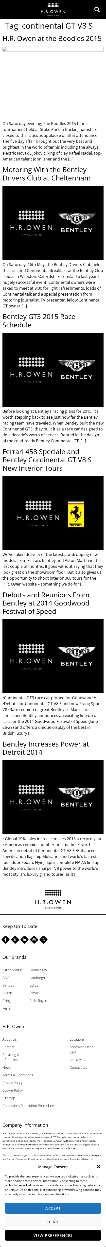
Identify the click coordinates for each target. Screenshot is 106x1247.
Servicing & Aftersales (10, 1057)
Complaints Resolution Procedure (28, 1105)
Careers (8, 1047)
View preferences (53, 1235)
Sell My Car (78, 1059)
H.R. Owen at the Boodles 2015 (52, 38)
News (6, 1067)
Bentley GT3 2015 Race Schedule (38, 320)
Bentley (8, 985)
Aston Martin (12, 970)
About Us (9, 1039)
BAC (5, 977)
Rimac (34, 993)
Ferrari (7, 1008)
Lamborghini (39, 977)
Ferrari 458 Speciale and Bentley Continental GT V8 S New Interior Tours (46, 460)
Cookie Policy (12, 1090)
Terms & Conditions (17, 1075)
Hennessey (38, 970)
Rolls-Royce (38, 1000)
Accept (53, 1208)
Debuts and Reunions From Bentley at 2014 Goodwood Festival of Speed (45, 603)
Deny (53, 1221)
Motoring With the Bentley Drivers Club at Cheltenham (46, 173)
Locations (77, 1039)
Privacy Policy (12, 1082)
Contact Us (78, 1067)
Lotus (34, 985)
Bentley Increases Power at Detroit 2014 (45, 748)
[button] (98, 1166)
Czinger (8, 1000)
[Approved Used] (98, 9)
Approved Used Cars (81, 1049)
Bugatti (7, 993)
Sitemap (8, 1098)
